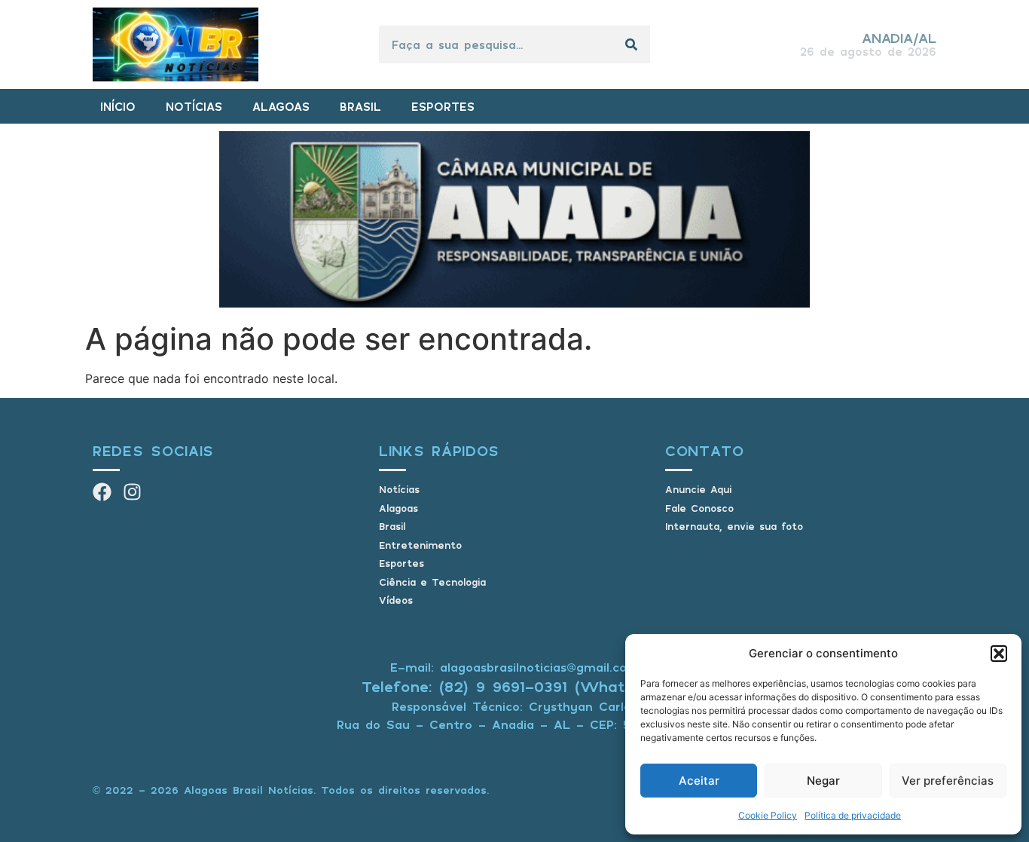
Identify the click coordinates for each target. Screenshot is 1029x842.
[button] (998, 653)
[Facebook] (102, 491)
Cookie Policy (767, 815)
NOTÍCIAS (194, 106)
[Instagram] (132, 491)
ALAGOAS (281, 106)
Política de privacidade (853, 815)
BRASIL (360, 106)
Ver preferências (948, 780)
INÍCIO (118, 106)
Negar (823, 780)
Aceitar (699, 780)
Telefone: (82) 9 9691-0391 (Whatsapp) (515, 686)
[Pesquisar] (631, 44)
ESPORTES (443, 106)
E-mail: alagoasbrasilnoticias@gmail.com (514, 667)
